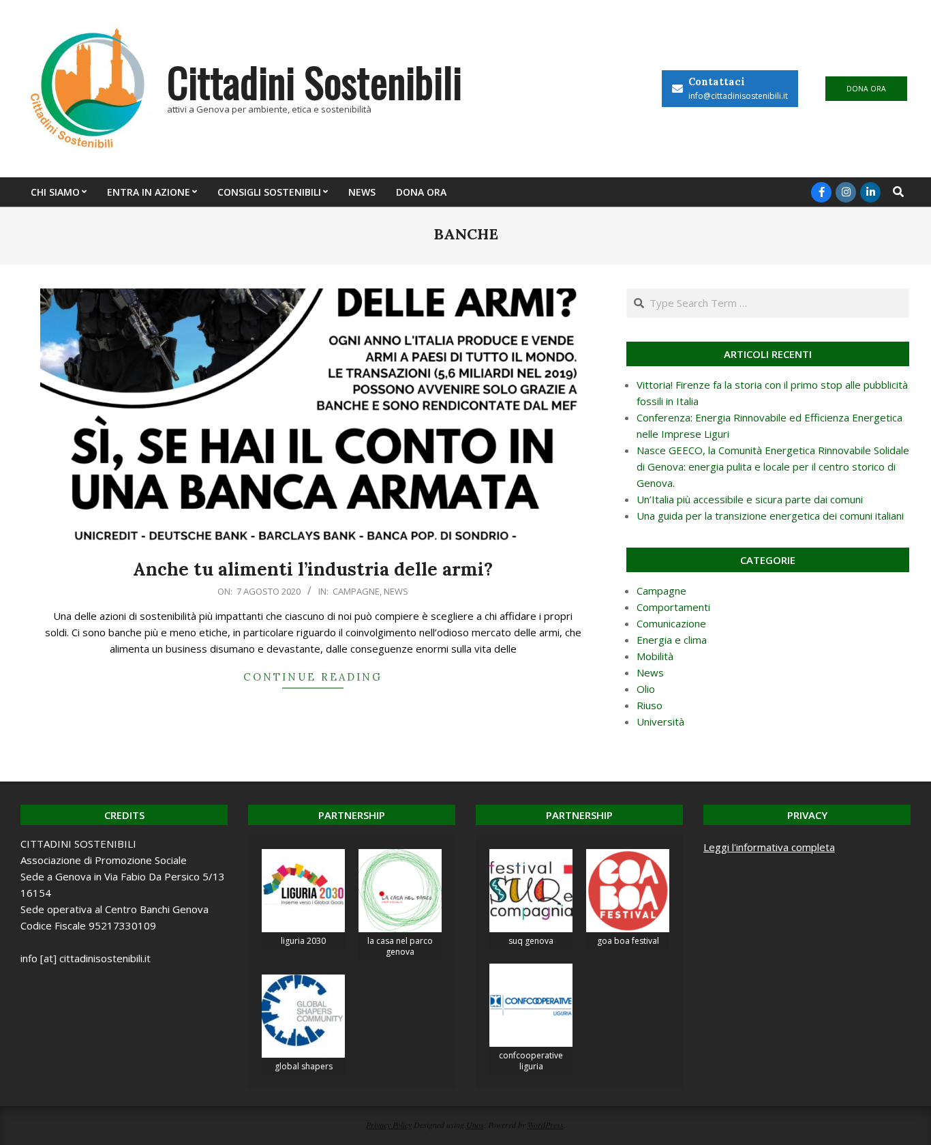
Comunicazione (671, 623)
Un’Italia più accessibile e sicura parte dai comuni (750, 499)
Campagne (356, 591)
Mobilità (655, 656)
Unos (475, 1124)
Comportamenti (673, 607)
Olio (646, 689)
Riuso (649, 705)
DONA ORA (866, 88)
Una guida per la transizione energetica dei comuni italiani (770, 515)
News (396, 591)
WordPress (546, 1124)
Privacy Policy (389, 1124)
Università (660, 721)
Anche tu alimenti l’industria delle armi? (313, 569)
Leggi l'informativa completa (769, 847)
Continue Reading (312, 676)
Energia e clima (672, 639)
